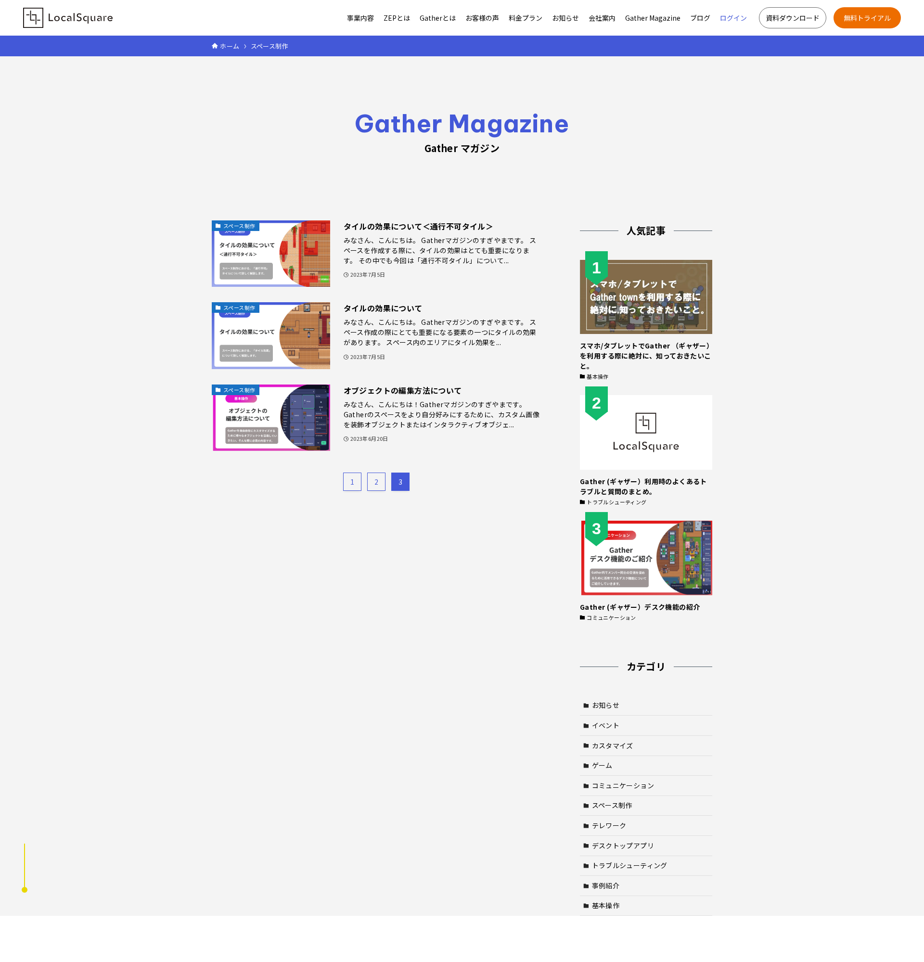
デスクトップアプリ (623, 845)
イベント (606, 725)
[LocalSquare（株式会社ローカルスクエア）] (68, 18)
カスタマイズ (612, 745)
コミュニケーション (623, 785)
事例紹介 (606, 885)
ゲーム (602, 765)
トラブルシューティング (629, 865)
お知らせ (606, 705)
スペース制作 (612, 805)
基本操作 (606, 905)
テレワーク (609, 825)
